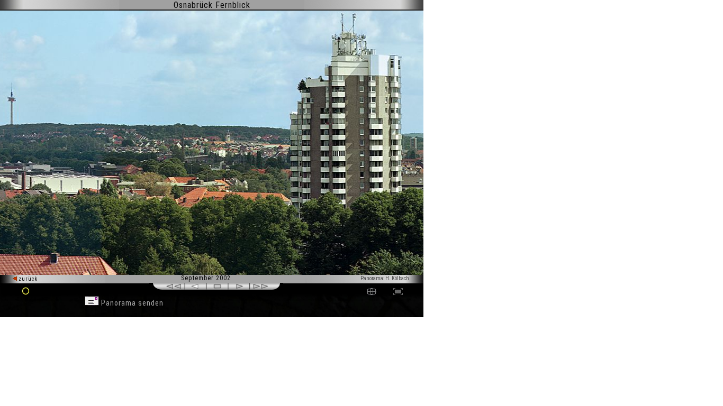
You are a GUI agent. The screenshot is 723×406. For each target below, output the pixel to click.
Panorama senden (131, 303)
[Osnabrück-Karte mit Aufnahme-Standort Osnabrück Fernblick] (371, 293)
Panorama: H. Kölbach (384, 278)
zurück (27, 278)
